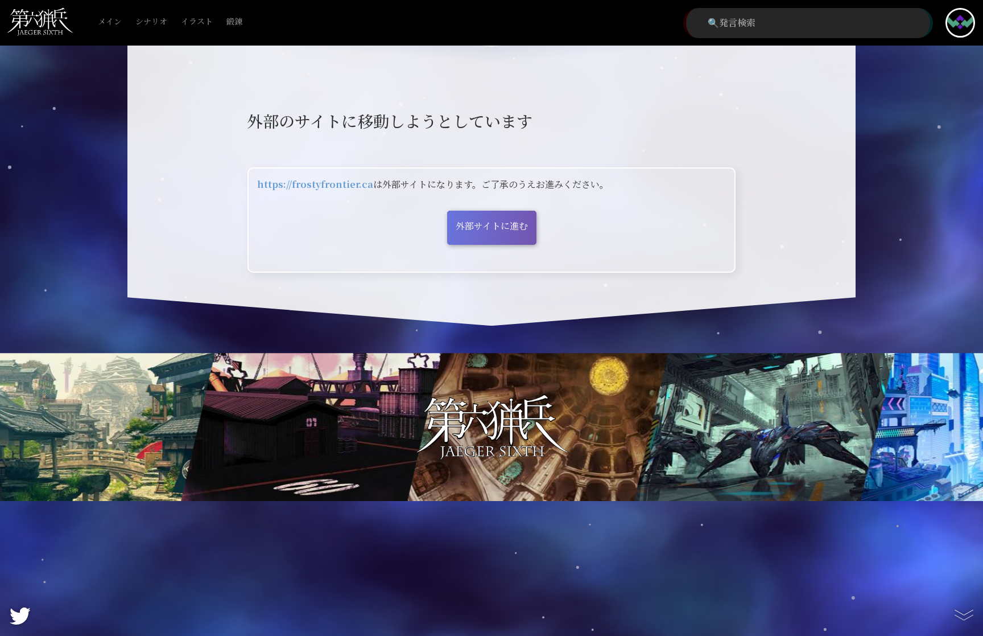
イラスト (197, 22)
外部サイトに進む (492, 226)
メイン (110, 22)
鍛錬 (234, 22)
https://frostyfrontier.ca (315, 184)
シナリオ (151, 22)
